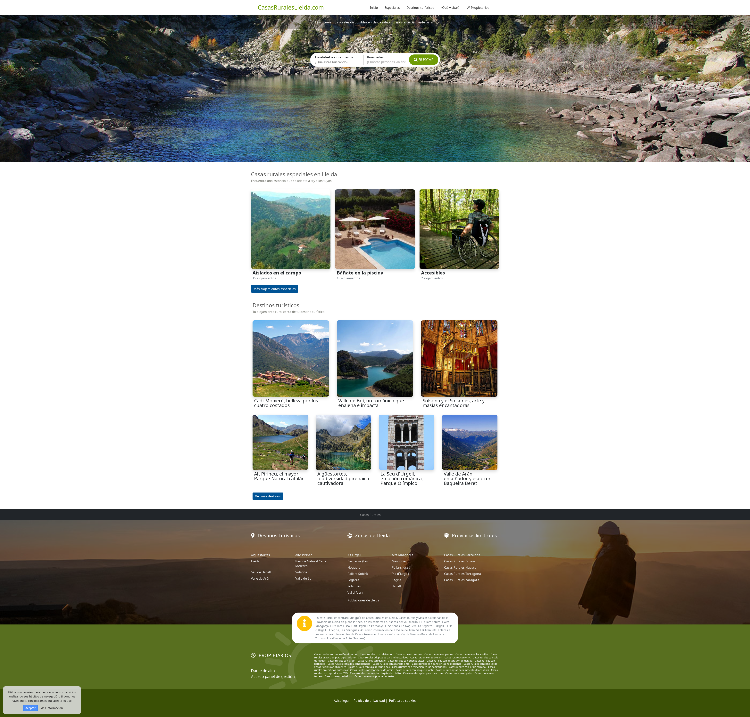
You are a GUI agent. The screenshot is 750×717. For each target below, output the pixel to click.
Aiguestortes (260, 555)
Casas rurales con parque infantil (414, 670)
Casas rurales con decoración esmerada (449, 660)
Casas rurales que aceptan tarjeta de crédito (375, 673)
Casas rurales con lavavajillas (471, 654)
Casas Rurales (370, 515)
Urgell (396, 586)
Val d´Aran (355, 592)
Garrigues (399, 561)
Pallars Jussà (401, 567)
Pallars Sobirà (357, 574)
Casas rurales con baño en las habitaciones (436, 663)
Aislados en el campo (277, 272)
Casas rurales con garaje (372, 660)
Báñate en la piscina (360, 272)
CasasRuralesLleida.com (291, 7)
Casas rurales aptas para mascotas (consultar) (462, 670)
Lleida (255, 561)
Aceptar (30, 708)
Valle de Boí (303, 578)
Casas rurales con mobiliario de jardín (371, 670)
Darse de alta (263, 670)
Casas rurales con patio (458, 673)
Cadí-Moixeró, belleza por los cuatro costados (286, 402)
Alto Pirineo (303, 555)
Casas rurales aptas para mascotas (423, 673)
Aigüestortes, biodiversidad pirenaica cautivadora (343, 478)
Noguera (354, 567)
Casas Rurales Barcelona (462, 555)
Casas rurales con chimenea (330, 667)
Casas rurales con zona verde (480, 663)
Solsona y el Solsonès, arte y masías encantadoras (454, 402)
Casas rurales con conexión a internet (336, 654)
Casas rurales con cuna (409, 654)
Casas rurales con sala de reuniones (369, 667)
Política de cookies (402, 700)
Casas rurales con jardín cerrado (467, 667)
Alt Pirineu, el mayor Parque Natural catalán (279, 476)
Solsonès (354, 586)
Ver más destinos (268, 496)
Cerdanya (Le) (357, 561)
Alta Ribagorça (402, 555)
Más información (51, 708)
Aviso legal (341, 700)
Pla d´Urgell (400, 574)
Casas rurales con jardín (341, 660)
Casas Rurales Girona (460, 561)
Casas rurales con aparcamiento (391, 663)
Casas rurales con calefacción (376, 654)
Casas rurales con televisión (426, 657)
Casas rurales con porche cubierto (374, 676)
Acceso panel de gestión (273, 676)
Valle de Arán (260, 578)
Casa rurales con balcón (338, 676)
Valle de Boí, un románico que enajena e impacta (371, 402)
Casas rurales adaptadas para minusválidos (383, 657)
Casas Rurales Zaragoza (461, 580)
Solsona (301, 572)
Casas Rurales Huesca (460, 567)
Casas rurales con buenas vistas (406, 660)
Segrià (396, 580)
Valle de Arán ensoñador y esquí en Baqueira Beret (468, 478)
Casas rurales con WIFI (458, 657)
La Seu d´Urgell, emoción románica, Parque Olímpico (401, 478)
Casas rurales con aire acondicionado (349, 663)
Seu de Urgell (261, 572)
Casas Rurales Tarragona (462, 574)
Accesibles (433, 272)
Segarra (353, 580)
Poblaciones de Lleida (363, 600)
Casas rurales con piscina (438, 654)
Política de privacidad (369, 700)
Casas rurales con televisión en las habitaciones (419, 667)
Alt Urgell (354, 555)
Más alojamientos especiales (275, 289)
